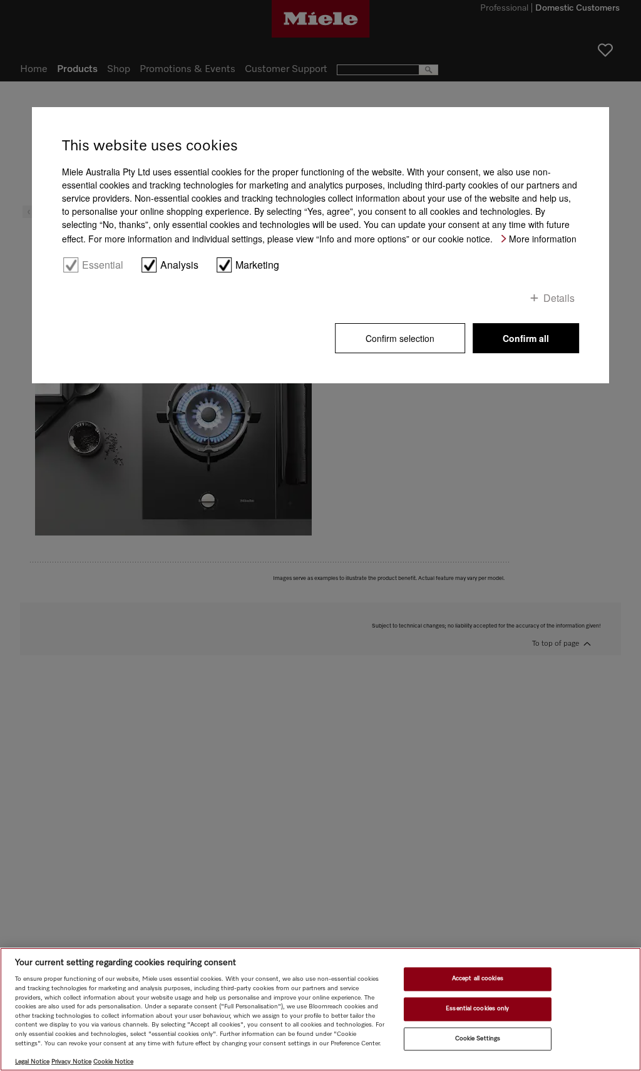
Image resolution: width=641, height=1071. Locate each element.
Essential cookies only (477, 1008)
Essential (102, 265)
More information (543, 238)
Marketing (257, 265)
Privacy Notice (71, 1061)
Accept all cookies (477, 979)
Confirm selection (400, 338)
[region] (320, 1009)
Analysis (179, 265)
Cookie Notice (113, 1061)
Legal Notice (32, 1061)
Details (559, 297)
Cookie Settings (477, 1038)
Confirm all (526, 338)
